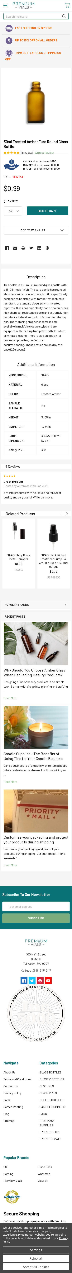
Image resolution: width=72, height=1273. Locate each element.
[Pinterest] (47, 248)
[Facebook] (7, 248)
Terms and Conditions (17, 1079)
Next (66, 513)
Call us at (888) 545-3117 (36, 970)
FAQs (6, 1100)
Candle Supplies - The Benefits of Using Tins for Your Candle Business (33, 756)
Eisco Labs (45, 1167)
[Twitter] (31, 248)
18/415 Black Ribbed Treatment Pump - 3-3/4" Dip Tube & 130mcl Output (53, 560)
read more (10, 698)
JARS (43, 1113)
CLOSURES (47, 1086)
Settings (36, 1250)
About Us (9, 1072)
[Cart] (67, 5)
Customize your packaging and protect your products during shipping (36, 839)
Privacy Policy (12, 1093)
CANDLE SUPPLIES (52, 1107)
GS (5, 1167)
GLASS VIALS (48, 1093)
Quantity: (11, 201)
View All (43, 1180)
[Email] (15, 248)
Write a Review (44, 152)
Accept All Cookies (36, 1267)
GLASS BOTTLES (50, 1072)
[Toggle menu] (5, 5)
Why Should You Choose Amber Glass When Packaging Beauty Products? (34, 672)
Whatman (44, 1174)
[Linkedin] (39, 248)
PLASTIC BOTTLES (52, 1079)
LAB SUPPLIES (50, 1132)
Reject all (36, 1258)
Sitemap (8, 1120)
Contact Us (10, 1086)
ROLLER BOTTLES (52, 1100)
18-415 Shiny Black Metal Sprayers (18, 557)
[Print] (23, 248)
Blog (6, 1113)
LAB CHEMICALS (50, 1139)
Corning (8, 1174)
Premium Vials (12, 1180)
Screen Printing (13, 1107)
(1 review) (27, 152)
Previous (61, 513)
